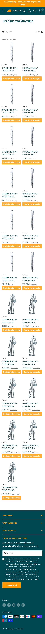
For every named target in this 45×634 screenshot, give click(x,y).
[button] (3, 31)
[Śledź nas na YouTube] (14, 605)
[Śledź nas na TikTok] (18, 605)
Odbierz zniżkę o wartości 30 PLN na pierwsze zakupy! (22, 3)
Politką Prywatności (22, 579)
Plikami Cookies (33, 579)
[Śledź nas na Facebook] (4, 605)
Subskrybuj (11, 585)
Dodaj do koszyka (11, 78)
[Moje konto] (29, 10)
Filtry (38, 32)
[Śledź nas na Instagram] (9, 605)
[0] (40, 10)
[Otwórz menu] (3, 11)
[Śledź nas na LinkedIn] (23, 605)
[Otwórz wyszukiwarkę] (24, 11)
